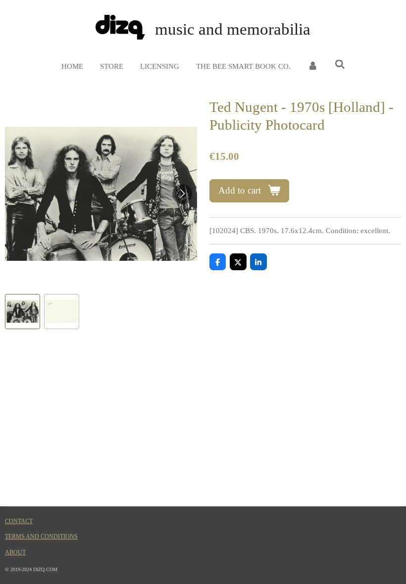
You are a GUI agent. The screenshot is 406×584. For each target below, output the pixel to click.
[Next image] (182, 194)
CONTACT (19, 521)
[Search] (340, 65)
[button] (22, 311)
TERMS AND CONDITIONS (41, 537)
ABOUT (15, 552)
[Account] (313, 66)
